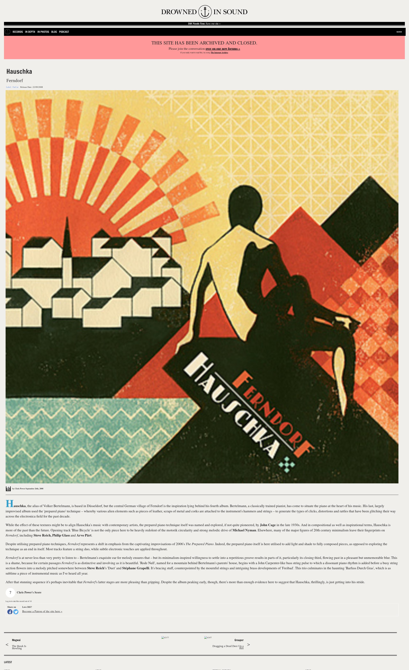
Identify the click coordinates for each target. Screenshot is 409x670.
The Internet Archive (219, 52)
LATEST (8, 662)
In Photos (43, 32)
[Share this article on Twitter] (15, 611)
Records (18, 32)
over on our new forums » (223, 48)
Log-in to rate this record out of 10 (19, 601)
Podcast (64, 32)
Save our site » (204, 23)
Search (399, 32)
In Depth (30, 32)
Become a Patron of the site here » (42, 611)
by (18, 488)
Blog (54, 32)
